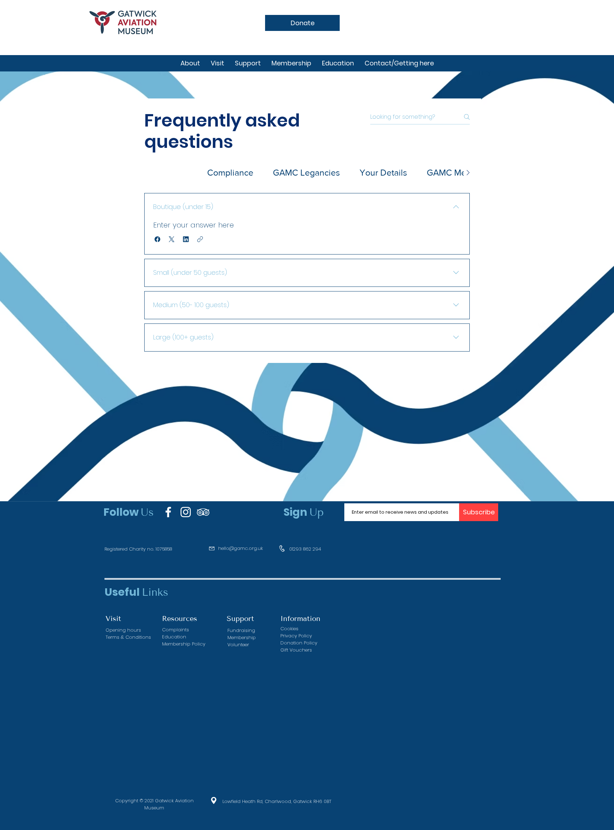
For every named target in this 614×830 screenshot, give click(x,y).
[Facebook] (168, 512)
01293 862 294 (305, 549)
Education (174, 636)
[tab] (171, 172)
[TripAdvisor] (203, 512)
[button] (157, 239)
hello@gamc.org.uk (240, 548)
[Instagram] (186, 512)
